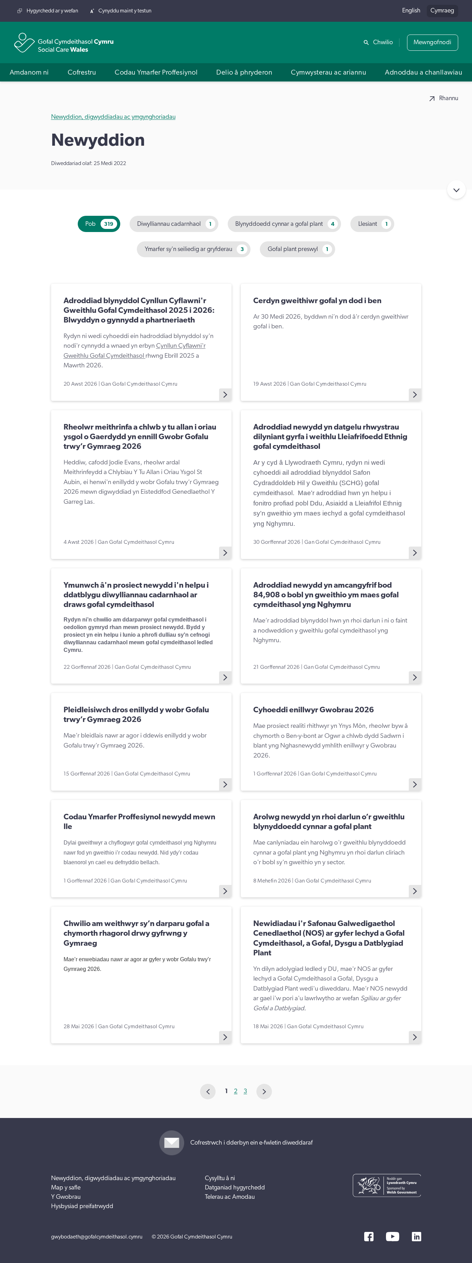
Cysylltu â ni (220, 1178)
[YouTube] (392, 1236)
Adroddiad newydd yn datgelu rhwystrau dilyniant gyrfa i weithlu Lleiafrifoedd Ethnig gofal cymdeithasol (330, 437)
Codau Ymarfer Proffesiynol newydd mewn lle (139, 822)
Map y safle (66, 1188)
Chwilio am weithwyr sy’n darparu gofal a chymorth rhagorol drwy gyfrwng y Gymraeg (136, 933)
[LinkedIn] (416, 1236)
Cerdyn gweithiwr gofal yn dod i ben (317, 301)
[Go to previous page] (208, 1091)
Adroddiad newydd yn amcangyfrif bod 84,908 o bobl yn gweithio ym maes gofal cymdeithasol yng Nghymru (326, 595)
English (411, 11)
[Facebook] (369, 1236)
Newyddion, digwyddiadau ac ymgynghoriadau (113, 117)
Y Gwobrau (66, 1197)
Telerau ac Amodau (230, 1197)
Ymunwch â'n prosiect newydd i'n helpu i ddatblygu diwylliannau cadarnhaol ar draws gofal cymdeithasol (136, 595)
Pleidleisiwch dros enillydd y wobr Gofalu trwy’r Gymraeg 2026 (136, 715)
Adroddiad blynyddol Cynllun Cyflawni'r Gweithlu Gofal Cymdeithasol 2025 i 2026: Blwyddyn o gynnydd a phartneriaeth (139, 310)
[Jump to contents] (456, 189)
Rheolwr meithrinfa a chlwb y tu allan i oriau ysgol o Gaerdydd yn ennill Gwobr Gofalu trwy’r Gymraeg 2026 (140, 437)
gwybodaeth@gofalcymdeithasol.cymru (96, 1237)
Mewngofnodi (433, 42)
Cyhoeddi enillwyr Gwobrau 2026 (313, 710)
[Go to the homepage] (64, 42)
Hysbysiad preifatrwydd (82, 1206)
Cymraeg (442, 11)
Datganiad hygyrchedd (235, 1188)
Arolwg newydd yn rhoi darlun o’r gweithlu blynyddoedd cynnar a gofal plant (329, 822)
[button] (29, 72)
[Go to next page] (264, 1091)
